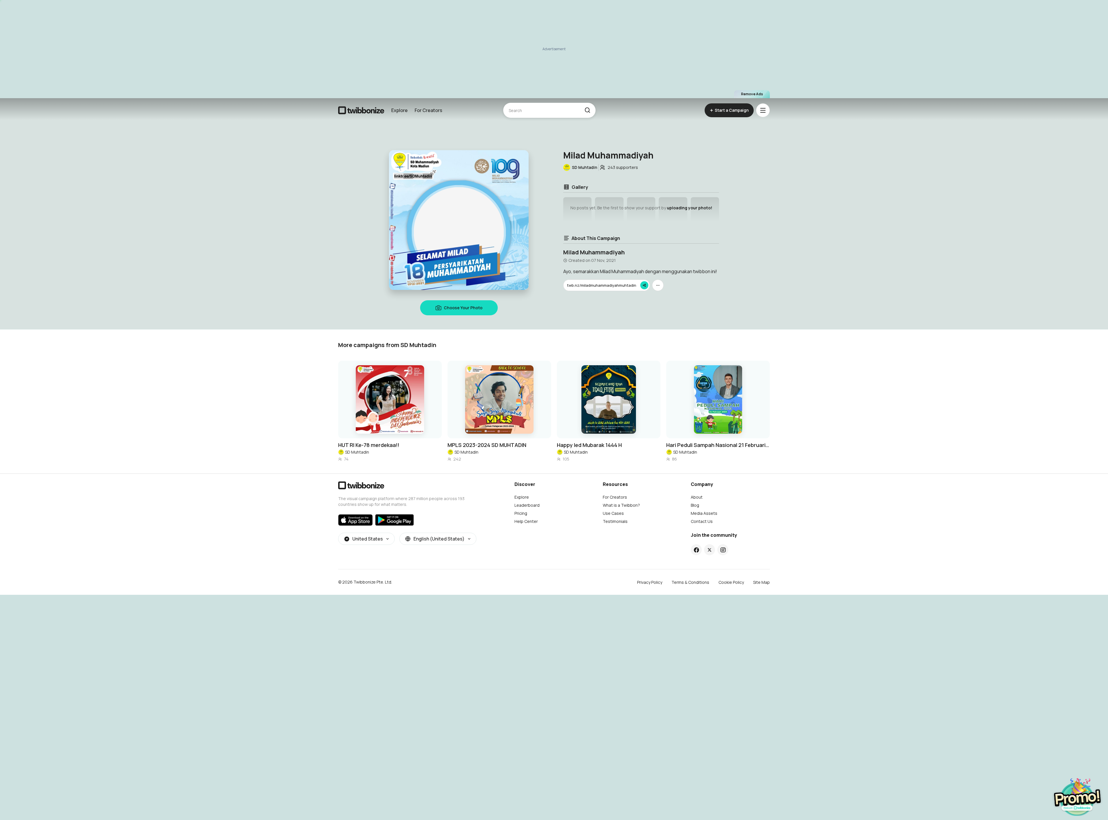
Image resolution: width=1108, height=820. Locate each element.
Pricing (520, 513)
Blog (695, 505)
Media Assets (704, 513)
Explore (399, 110)
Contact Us (702, 521)
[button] (587, 110)
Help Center (526, 521)
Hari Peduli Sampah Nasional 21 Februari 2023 (718, 445)
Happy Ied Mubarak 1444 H (589, 445)
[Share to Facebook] (696, 549)
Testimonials (615, 521)
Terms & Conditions (690, 582)
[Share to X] (709, 549)
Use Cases (613, 513)
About (697, 497)
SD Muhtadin (357, 452)
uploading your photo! (689, 207)
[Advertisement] (554, 49)
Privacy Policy (649, 582)
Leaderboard (527, 505)
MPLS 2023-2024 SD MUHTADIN (487, 445)
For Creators (428, 110)
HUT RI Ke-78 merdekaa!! (368, 445)
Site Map (761, 582)
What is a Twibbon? (621, 505)
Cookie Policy (731, 582)
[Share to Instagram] (723, 549)
